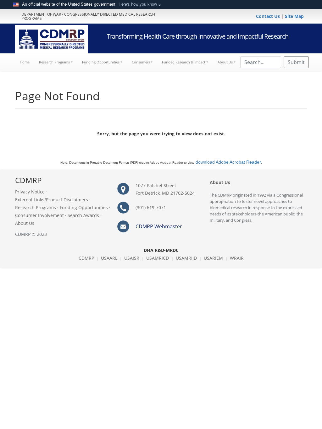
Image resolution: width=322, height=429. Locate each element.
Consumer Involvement (39, 215)
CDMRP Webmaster (159, 226)
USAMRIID (186, 258)
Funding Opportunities (84, 207)
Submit (296, 62)
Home (27, 61)
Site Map (294, 16)
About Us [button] (225, 62)
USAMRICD (157, 258)
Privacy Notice (30, 192)
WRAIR (237, 258)
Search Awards (83, 215)
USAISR (131, 258)
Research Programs (35, 207)
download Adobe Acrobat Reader (228, 162)
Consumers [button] (141, 62)
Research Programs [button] (54, 62)
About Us (24, 223)
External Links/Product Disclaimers (51, 200)
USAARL (109, 258)
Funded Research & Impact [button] (183, 62)
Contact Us (268, 16)
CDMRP (86, 258)
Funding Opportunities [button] (100, 62)
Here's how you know (138, 4)
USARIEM (213, 258)
